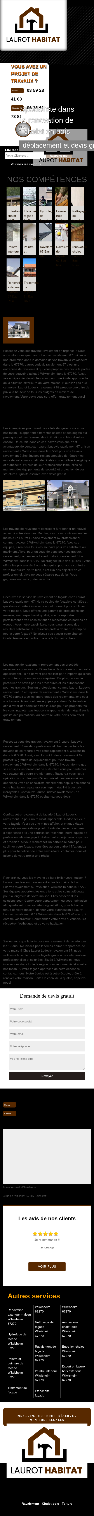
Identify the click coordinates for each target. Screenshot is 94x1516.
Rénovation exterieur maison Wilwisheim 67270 (19, 1316)
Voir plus (47, 1266)
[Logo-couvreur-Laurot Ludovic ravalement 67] (47, 1449)
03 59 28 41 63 (34, 1104)
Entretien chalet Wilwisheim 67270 (73, 1351)
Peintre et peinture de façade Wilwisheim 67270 (15, 1368)
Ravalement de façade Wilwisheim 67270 (45, 1353)
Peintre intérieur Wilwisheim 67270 (46, 1375)
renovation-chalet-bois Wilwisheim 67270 (70, 1329)
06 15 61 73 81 (34, 1113)
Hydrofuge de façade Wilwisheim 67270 (17, 1341)
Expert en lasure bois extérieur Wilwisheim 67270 (73, 1373)
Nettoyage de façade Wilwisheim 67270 (44, 1329)
